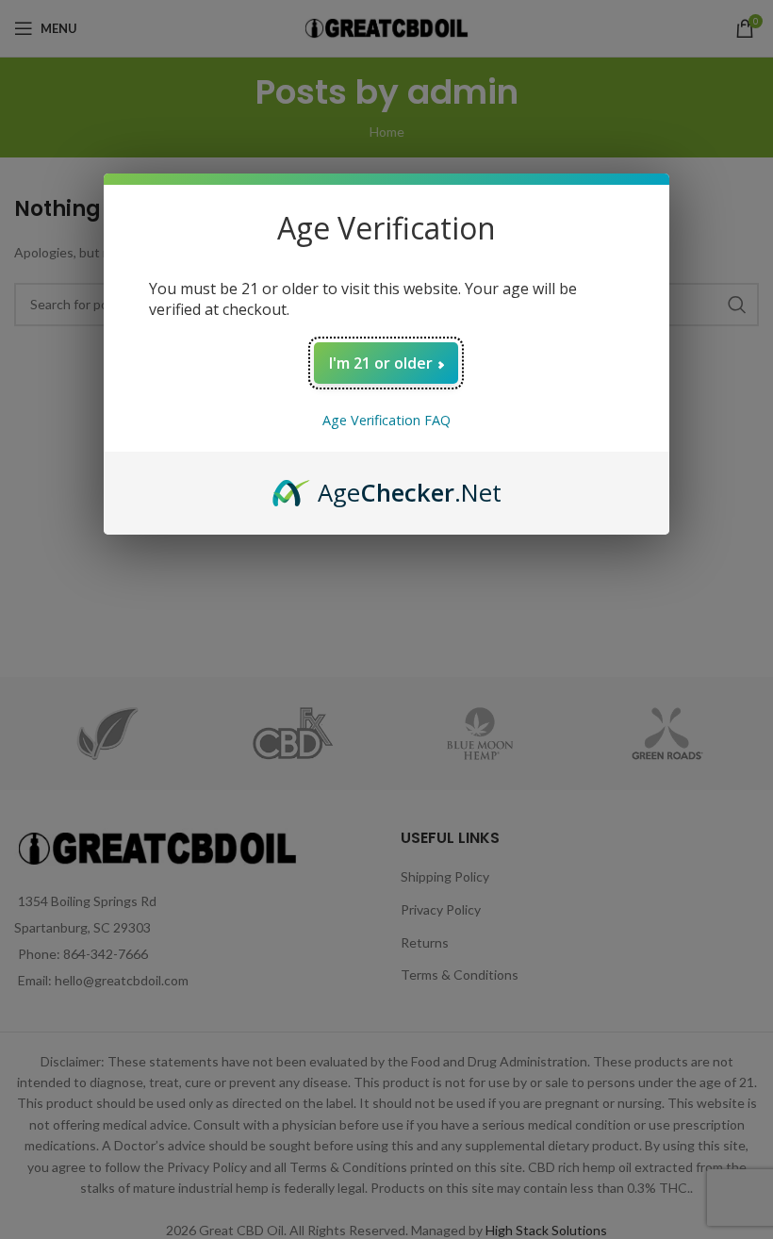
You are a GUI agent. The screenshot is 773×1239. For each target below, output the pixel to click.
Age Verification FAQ (386, 420)
